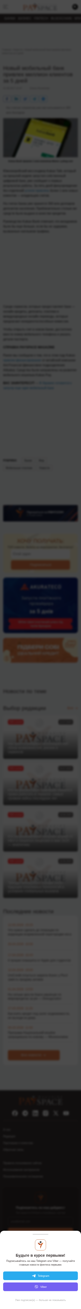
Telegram (43, 1275)
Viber (43, 1286)
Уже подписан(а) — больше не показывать (40, 1300)
